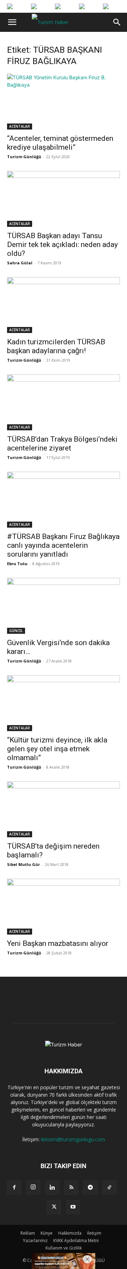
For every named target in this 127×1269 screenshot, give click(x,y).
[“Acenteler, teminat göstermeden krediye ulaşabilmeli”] (63, 102)
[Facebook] (14, 1188)
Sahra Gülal (19, 262)
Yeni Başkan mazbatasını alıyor (57, 943)
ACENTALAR (19, 126)
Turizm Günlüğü (24, 156)
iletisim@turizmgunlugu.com (73, 1139)
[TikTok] (109, 1188)
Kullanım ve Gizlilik (64, 1248)
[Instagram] (33, 1187)
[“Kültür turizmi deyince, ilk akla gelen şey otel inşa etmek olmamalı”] (63, 703)
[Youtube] (73, 1207)
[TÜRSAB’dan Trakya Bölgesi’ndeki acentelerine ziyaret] (63, 402)
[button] (12, 22)
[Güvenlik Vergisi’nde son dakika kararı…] (63, 606)
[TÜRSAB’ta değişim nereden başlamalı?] (63, 809)
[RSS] (71, 1188)
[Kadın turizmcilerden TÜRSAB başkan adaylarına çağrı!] (63, 305)
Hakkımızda (69, 1233)
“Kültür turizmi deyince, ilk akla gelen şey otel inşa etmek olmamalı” (57, 749)
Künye (47, 1233)
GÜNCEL (16, 630)
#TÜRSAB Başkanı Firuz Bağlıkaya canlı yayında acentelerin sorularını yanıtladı (63, 545)
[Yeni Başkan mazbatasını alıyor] (63, 907)
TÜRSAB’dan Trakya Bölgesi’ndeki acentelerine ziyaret (62, 443)
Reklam (27, 1233)
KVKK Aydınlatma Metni (76, 1241)
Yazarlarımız (35, 1241)
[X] (54, 1207)
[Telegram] (90, 1188)
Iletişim (94, 1233)
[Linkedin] (52, 1188)
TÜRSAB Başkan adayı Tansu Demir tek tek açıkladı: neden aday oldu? (62, 244)
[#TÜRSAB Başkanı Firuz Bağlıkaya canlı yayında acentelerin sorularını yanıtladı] (63, 500)
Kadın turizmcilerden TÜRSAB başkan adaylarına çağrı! (56, 346)
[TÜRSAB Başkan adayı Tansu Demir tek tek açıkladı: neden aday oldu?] (63, 199)
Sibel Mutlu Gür (23, 864)
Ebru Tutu (17, 563)
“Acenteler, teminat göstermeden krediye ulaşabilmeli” (60, 142)
